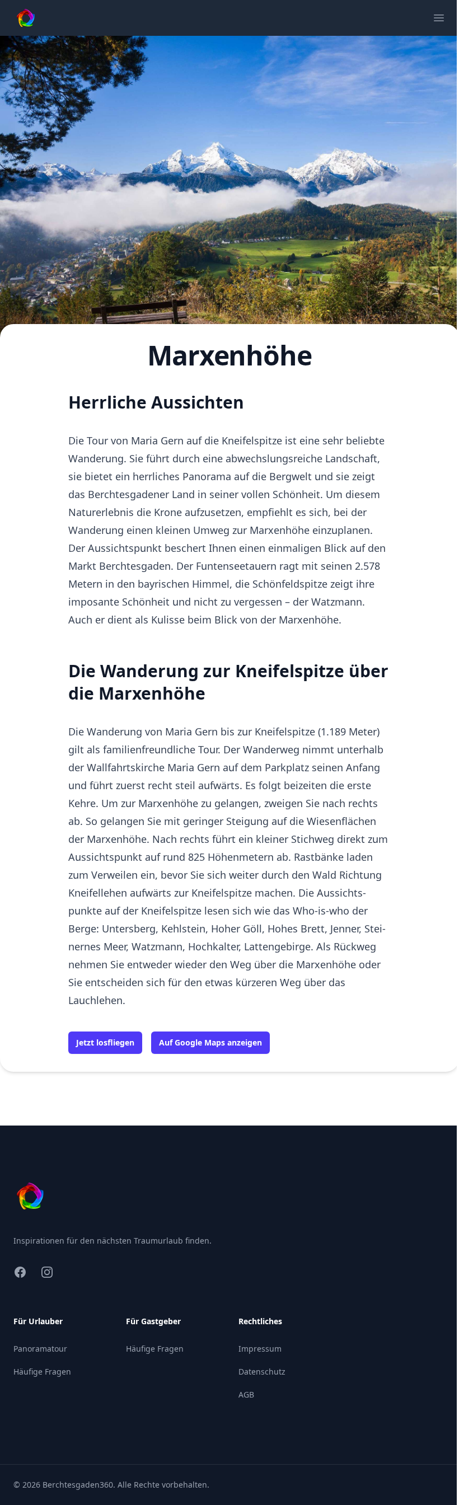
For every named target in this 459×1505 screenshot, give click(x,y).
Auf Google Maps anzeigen (210, 1042)
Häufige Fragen (42, 1371)
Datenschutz (261, 1371)
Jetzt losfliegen (105, 1042)
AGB (246, 1394)
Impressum (260, 1348)
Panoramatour (40, 1348)
